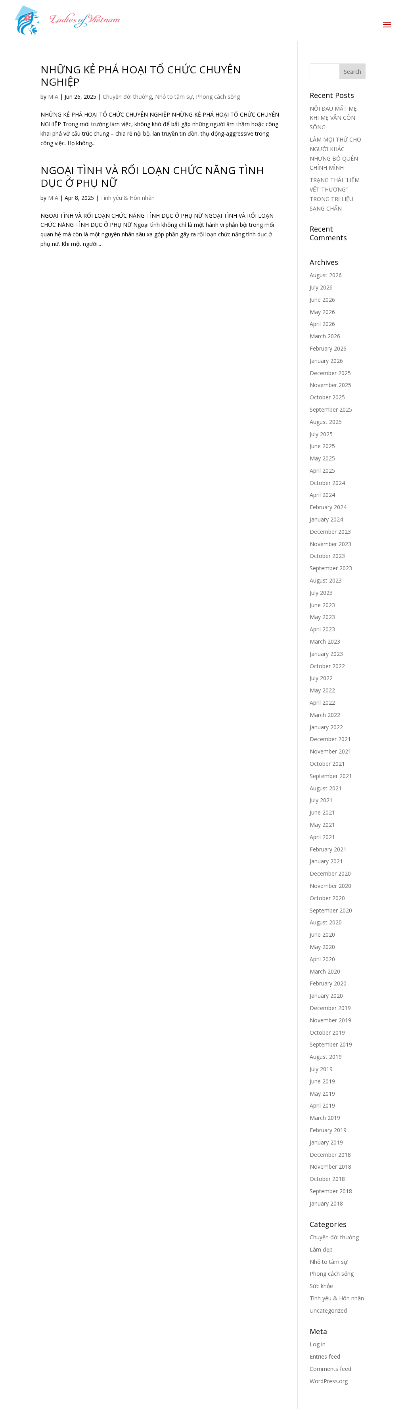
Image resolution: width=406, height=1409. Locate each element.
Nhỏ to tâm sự (174, 96)
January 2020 (326, 995)
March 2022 (325, 715)
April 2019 (322, 1105)
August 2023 (326, 580)
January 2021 (326, 861)
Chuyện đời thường (127, 96)
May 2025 (322, 458)
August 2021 (326, 788)
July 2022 (321, 678)
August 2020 (326, 922)
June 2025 (322, 446)
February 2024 (328, 507)
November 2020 (330, 885)
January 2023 (326, 654)
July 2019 (321, 1069)
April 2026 (322, 324)
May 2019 (322, 1093)
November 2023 (330, 544)
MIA (53, 96)
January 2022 (326, 727)
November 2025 (330, 385)
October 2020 (327, 898)
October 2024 (327, 483)
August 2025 (326, 422)
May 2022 (322, 690)
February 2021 (328, 849)
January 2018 (326, 1203)
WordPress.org (329, 1381)
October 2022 (327, 666)
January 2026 (326, 360)
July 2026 (321, 287)
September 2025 (331, 409)
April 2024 (322, 494)
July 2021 (321, 800)
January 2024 (326, 519)
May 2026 (322, 312)
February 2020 (328, 983)
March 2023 (325, 641)
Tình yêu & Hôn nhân (127, 197)
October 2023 (327, 556)
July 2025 (321, 434)
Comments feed (330, 1369)
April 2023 (322, 629)
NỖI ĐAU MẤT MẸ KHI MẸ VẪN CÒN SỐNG (333, 118)
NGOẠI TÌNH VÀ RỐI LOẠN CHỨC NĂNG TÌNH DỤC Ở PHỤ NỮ (152, 176)
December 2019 (330, 1008)
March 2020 (325, 971)
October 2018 (327, 1179)
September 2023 (331, 568)
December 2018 (330, 1154)
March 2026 (325, 336)
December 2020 (330, 873)
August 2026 (326, 275)
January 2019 (326, 1142)
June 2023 (322, 605)
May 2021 (322, 824)
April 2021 (322, 837)
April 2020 (322, 959)
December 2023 (330, 531)
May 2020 (322, 947)
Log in (318, 1344)
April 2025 (322, 470)
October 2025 (327, 397)
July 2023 (321, 592)
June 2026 (322, 299)
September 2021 (331, 776)
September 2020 (331, 910)
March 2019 (325, 1117)
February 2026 (328, 348)
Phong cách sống (218, 96)
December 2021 (330, 739)
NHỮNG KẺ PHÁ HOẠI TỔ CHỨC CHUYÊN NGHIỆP (140, 75)
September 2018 (331, 1191)
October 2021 (327, 763)
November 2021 (330, 751)
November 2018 (330, 1166)
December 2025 (330, 373)
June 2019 (322, 1081)
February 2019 (328, 1130)
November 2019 (330, 1020)
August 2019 (326, 1056)
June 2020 (322, 934)
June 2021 (322, 812)
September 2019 (331, 1044)
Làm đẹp (321, 1249)
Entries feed (325, 1356)
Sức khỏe (321, 1286)
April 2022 (322, 702)
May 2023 (322, 617)
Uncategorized (328, 1310)
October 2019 (327, 1032)
